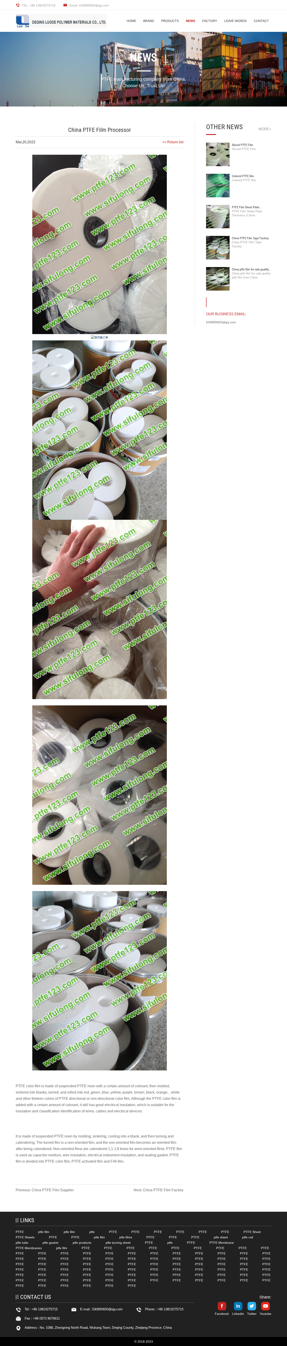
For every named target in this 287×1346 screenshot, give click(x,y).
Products (170, 21)
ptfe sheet (221, 1237)
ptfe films (125, 1237)
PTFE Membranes (29, 1248)
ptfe (92, 1232)
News (190, 21)
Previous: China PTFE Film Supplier (45, 1190)
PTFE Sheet (252, 1232)
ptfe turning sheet (118, 1242)
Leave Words (235, 21)
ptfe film (43, 1232)
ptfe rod (247, 1237)
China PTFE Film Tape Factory (250, 238)
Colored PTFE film (243, 176)
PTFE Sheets (25, 1237)
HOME (131, 21)
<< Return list (172, 142)
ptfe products (82, 1242)
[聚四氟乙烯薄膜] (99, 244)
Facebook (222, 1314)
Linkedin (238, 1314)
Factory (209, 21)
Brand (148, 21)
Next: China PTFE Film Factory (158, 1190)
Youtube (265, 1314)
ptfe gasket (50, 1242)
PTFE (20, 1086)
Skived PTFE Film (242, 145)
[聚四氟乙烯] (99, 337)
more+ (265, 129)
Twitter (252, 1314)
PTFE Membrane (221, 1242)
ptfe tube (22, 1242)
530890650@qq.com (107, 1309)
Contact (261, 21)
